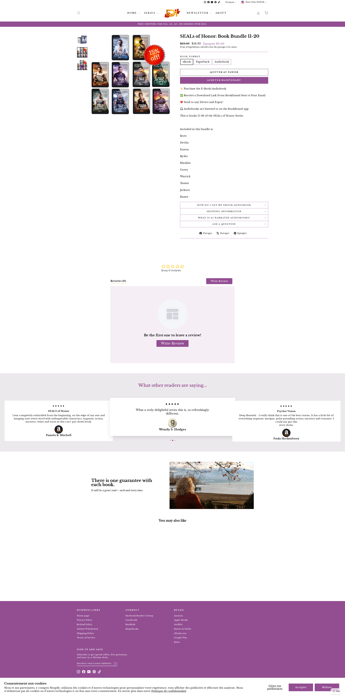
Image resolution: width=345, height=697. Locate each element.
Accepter (301, 687)
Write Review (219, 281)
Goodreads (131, 620)
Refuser (327, 687)
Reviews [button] (118, 281)
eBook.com (180, 633)
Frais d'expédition (190, 47)
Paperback (202, 61)
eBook (187, 61)
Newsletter (198, 13)
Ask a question (224, 224)
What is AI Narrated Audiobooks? (224, 218)
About (221, 13)
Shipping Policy (85, 633)
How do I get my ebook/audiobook (224, 205)
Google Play (180, 637)
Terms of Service (86, 637)
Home (132, 13)
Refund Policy (84, 624)
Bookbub (130, 624)
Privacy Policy (84, 620)
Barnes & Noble (182, 629)
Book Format (190, 56)
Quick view (100, 571)
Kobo (177, 642)
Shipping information (224, 211)
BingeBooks (132, 629)
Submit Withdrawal (87, 629)
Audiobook (222, 61)
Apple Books (181, 620)
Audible (178, 624)
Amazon (178, 615)
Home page (83, 615)
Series (150, 13)
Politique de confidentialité (168, 691)
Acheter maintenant (224, 80)
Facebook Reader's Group (139, 615)
